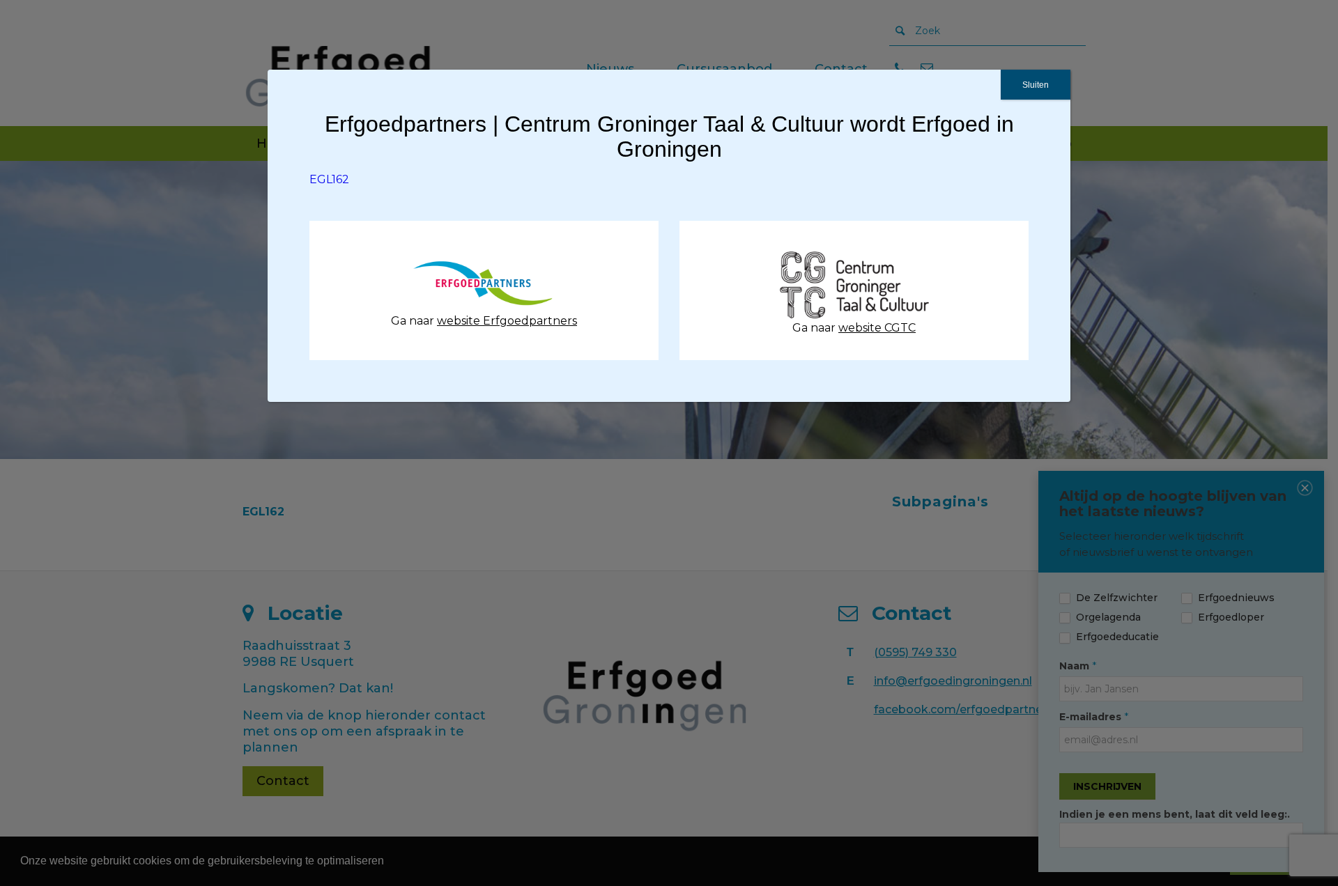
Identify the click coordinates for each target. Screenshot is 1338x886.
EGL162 (329, 179)
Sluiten (1035, 85)
